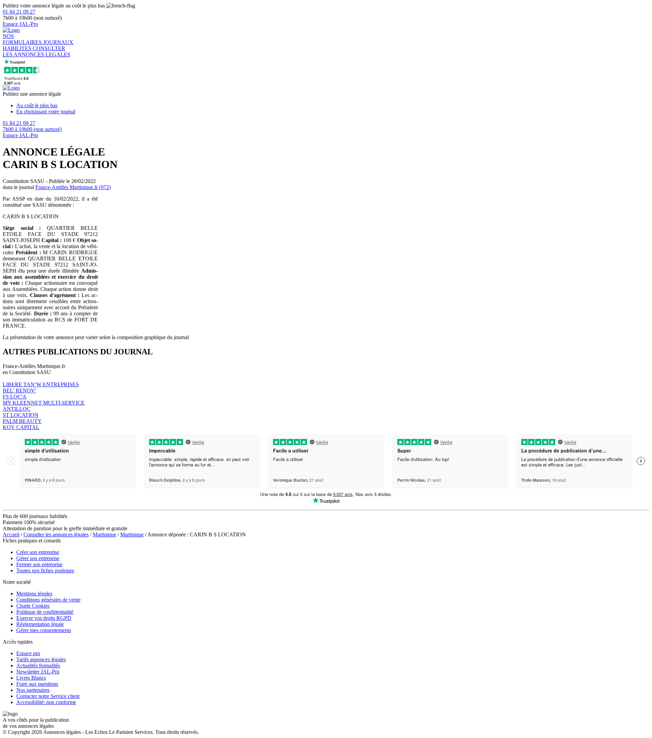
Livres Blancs (31, 678)
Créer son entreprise (37, 552)
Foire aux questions (37, 684)
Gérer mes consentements (43, 630)
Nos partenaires (33, 690)
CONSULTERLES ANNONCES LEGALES (36, 51)
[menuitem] (332, 106)
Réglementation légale (40, 624)
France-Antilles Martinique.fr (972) (73, 187)
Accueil (11, 534)
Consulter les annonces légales (56, 534)
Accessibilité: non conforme (46, 702)
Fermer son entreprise (39, 564)
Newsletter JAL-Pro (37, 672)
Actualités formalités (38, 665)
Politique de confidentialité (44, 612)
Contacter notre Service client (47, 696)
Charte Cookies (33, 606)
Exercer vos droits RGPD (43, 618)
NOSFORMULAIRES (23, 39)
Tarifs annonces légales (41, 659)
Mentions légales (34, 593)
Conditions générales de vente (48, 600)
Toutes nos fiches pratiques (45, 570)
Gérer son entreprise (37, 558)
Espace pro (28, 653)
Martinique (104, 534)
